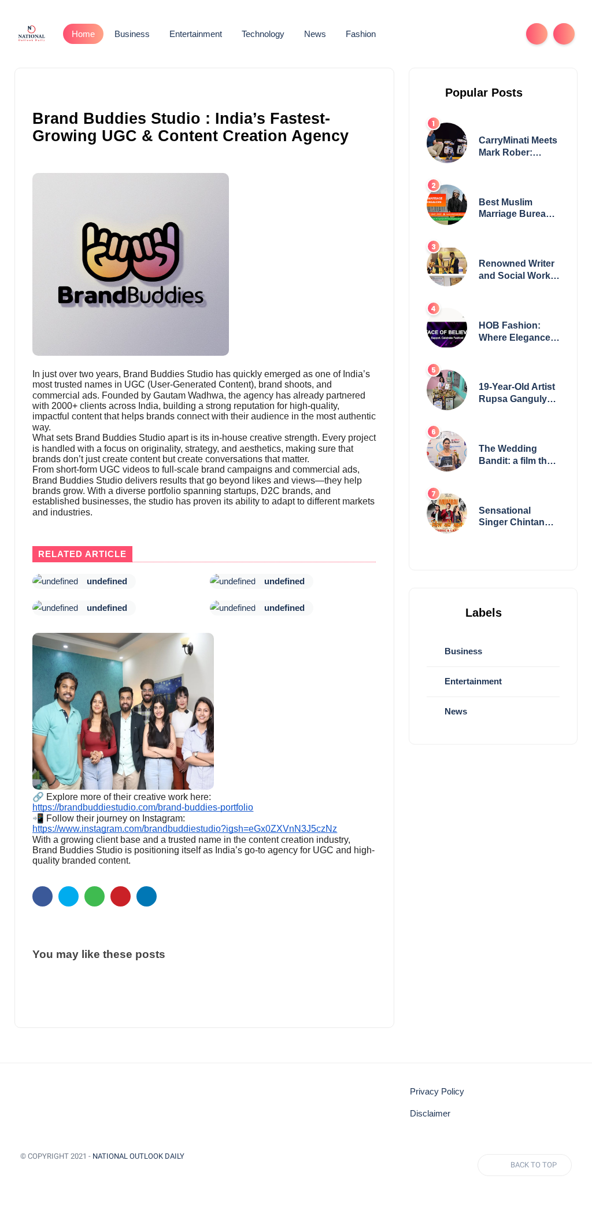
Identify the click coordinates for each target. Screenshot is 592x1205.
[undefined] (55, 581)
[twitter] (68, 896)
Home (83, 34)
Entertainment (472, 681)
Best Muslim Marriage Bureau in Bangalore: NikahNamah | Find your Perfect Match (516, 209)
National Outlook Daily (138, 1156)
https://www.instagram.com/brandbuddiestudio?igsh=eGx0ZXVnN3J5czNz (184, 829)
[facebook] (42, 896)
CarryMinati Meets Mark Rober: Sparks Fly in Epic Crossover (518, 147)
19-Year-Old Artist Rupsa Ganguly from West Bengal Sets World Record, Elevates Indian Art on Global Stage (518, 394)
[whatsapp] (94, 896)
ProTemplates (48, 1173)
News (454, 711)
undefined (107, 581)
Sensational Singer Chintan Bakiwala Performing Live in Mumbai (519, 517)
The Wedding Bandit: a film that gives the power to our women (519, 455)
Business (462, 651)
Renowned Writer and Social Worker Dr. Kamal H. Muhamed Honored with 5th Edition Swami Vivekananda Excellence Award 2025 (519, 270)
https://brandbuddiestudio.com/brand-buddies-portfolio (142, 807)
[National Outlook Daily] (31, 33)
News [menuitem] (315, 34)
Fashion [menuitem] (361, 34)
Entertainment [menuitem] (195, 34)
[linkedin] (146, 896)
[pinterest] (120, 896)
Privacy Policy (437, 1091)
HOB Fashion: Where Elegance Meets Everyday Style (514, 332)
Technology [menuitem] (263, 34)
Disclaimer (430, 1113)
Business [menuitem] (132, 34)
